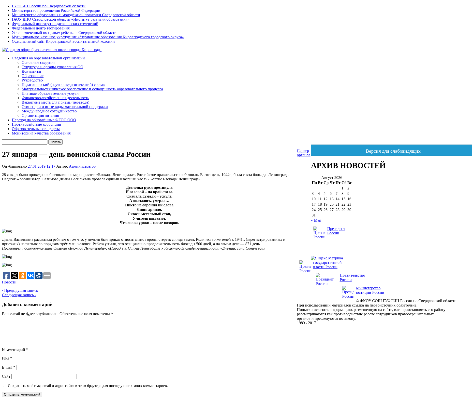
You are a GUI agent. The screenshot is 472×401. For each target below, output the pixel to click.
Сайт (6, 376)
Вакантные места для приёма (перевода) (55, 102)
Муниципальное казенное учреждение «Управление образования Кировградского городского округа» (98, 37)
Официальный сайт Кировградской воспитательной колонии (63, 41)
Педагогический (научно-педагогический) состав (63, 84)
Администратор (82, 166)
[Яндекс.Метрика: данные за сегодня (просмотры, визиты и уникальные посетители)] (327, 258)
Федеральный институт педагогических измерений (55, 24)
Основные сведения (38, 62)
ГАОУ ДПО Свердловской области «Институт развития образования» (70, 19)
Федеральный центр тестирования (41, 28)
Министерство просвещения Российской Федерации (56, 10)
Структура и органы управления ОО (52, 67)
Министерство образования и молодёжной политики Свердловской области (76, 15)
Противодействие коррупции (36, 124)
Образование (33, 76)
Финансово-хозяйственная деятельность (55, 98)
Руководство (32, 80)
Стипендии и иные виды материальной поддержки (65, 107)
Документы (31, 71)
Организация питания (40, 115)
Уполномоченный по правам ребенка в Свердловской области (64, 32)
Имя (7, 358)
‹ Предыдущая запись (20, 290)
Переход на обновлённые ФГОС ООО (44, 120)
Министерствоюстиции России (370, 290)
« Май (316, 220)
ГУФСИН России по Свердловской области (49, 6)
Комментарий (15, 350)
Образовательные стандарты (36, 129)
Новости (9, 282)
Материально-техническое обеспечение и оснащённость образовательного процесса (92, 89)
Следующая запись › (19, 295)
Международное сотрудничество (49, 111)
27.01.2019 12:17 (41, 166)
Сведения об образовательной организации (48, 58)
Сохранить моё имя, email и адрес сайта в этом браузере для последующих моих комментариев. (88, 386)
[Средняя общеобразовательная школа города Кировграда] (52, 50)
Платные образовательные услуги (50, 93)
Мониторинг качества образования (41, 133)
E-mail (8, 367)
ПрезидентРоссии (336, 231)
